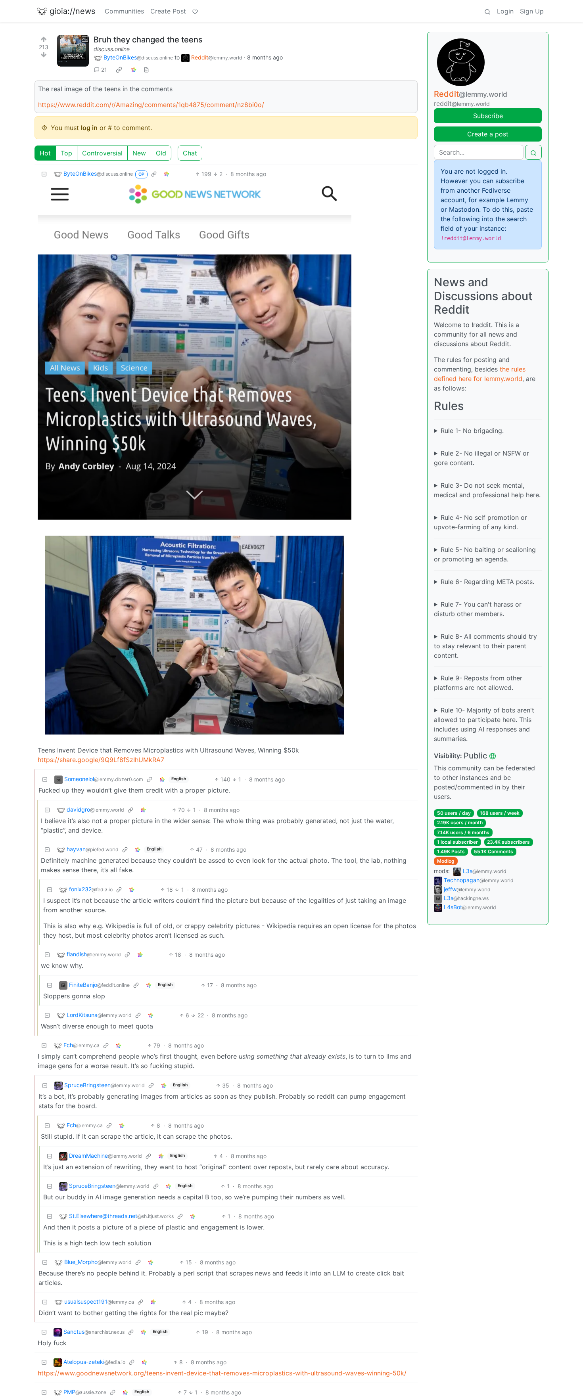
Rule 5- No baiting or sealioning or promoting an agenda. (485, 554)
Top (66, 153)
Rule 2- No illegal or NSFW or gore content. (481, 458)
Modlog (446, 861)
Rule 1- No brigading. (472, 431)
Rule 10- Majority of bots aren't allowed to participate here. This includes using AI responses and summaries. (484, 724)
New (139, 153)
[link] (119, 69)
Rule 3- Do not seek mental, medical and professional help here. (487, 490)
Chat (190, 153)
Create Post (168, 11)
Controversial (102, 153)
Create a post (487, 134)
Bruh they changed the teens (148, 39)
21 (104, 69)
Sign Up (532, 11)
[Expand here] (73, 51)
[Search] (487, 11)
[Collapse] (44, 174)
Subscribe (488, 116)
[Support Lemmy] (195, 11)
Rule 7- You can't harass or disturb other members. (478, 609)
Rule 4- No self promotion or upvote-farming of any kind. (480, 522)
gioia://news (72, 11)
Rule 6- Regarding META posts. (487, 582)
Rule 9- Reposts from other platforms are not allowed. (478, 682)
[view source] (146, 69)
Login (505, 11)
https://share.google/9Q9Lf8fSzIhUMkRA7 (101, 760)
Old (161, 153)
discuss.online (112, 49)
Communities (124, 11)
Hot (45, 153)
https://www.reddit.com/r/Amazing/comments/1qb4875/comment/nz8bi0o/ (151, 105)
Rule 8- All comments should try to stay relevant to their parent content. (485, 645)
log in (89, 128)
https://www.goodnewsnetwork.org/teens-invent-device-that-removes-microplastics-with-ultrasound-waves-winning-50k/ (222, 1373)
